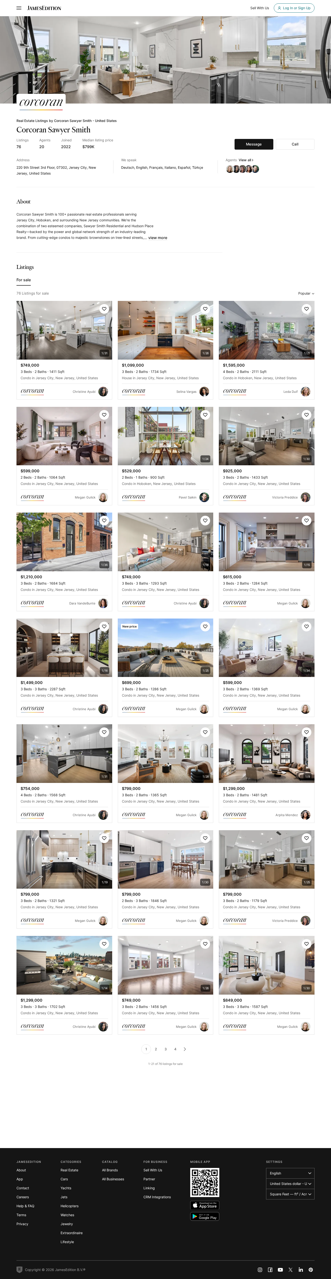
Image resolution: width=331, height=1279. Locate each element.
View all (245, 160)
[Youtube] (280, 1269)
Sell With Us (152, 1170)
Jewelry (67, 1224)
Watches (67, 1215)
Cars (64, 1179)
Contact (22, 1188)
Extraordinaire (72, 1233)
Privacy (22, 1224)
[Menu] (19, 8)
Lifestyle (67, 1242)
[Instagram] (260, 1269)
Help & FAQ (25, 1206)
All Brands (110, 1170)
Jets (64, 1197)
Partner (149, 1179)
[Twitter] (290, 1269)
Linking (149, 1188)
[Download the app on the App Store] (204, 1205)
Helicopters (70, 1206)
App (19, 1179)
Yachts (66, 1188)
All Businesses (113, 1179)
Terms (21, 1215)
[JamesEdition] (44, 8)
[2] (185, 1049)
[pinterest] (311, 1269)
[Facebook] (270, 1269)
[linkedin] (300, 1269)
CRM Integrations (157, 1197)
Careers (22, 1197)
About (21, 1170)
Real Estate (69, 1170)
